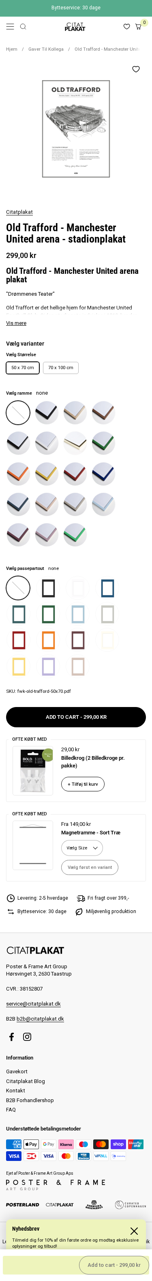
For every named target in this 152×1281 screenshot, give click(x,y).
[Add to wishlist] (136, 69)
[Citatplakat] (75, 26)
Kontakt (15, 1091)
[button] (23, 26)
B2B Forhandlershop (30, 1100)
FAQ (11, 1110)
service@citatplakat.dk (33, 1004)
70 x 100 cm (60, 367)
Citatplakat (19, 212)
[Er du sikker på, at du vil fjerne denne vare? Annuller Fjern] (76, 129)
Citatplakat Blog (25, 1081)
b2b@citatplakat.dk (40, 1019)
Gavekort (17, 1071)
